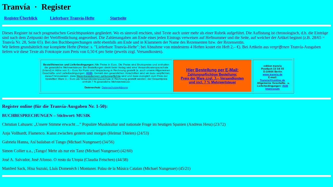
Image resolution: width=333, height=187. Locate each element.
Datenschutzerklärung (115, 87)
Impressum (272, 88)
